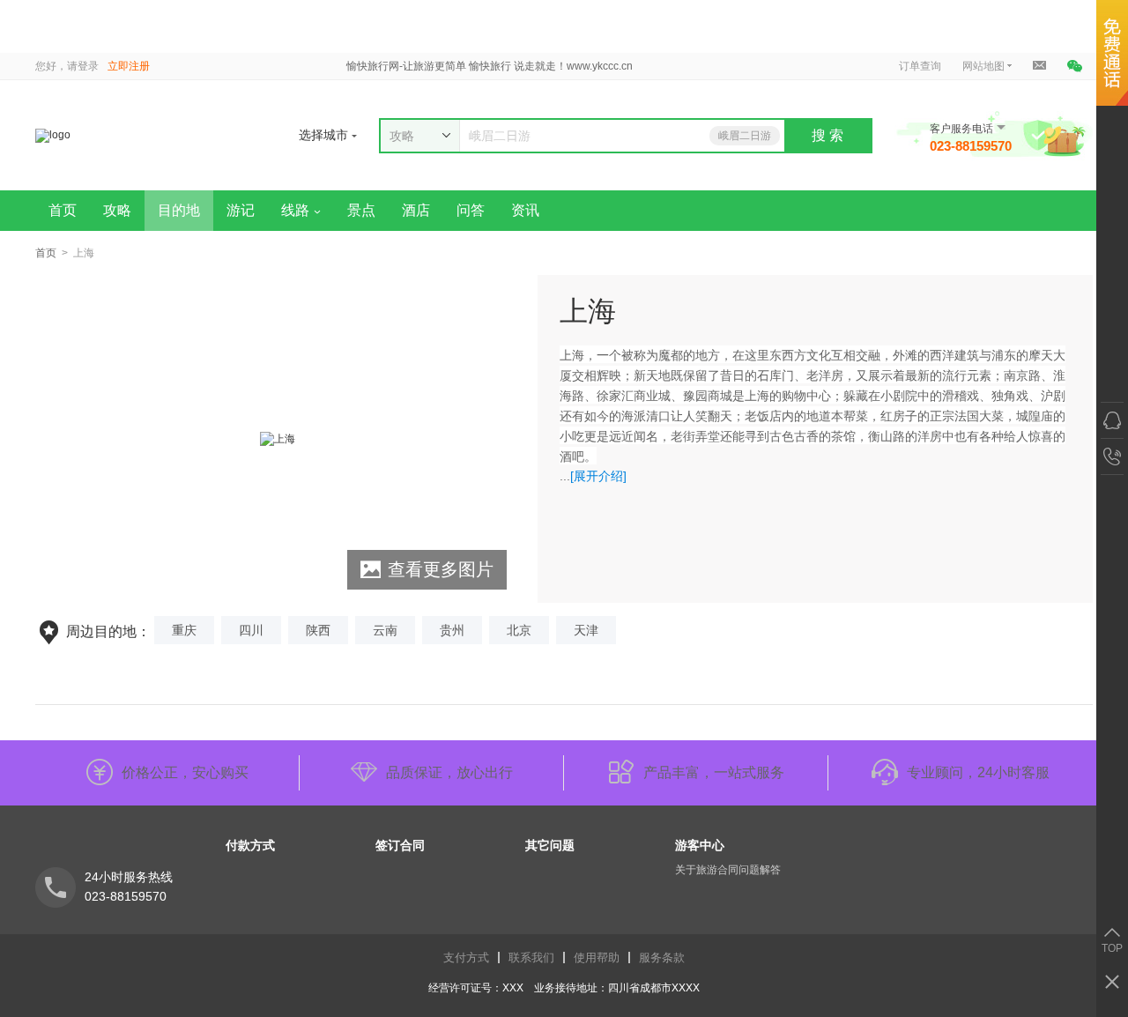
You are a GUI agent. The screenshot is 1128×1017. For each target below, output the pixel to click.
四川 (251, 630)
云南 (385, 630)
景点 (361, 210)
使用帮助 (597, 957)
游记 (240, 210)
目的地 (179, 210)
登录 (88, 66)
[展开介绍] (598, 476)
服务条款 (662, 957)
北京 (519, 630)
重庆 (184, 630)
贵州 (452, 630)
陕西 (318, 630)
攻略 (117, 210)
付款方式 (250, 845)
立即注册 (129, 66)
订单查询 (920, 66)
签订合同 (400, 845)
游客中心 (699, 845)
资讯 (525, 210)
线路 (295, 210)
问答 (470, 210)
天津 (586, 630)
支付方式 (466, 957)
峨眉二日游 (744, 136)
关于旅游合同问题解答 (728, 870)
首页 (62, 210)
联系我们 (531, 957)
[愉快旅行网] (166, 135)
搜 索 (827, 135)
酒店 (416, 210)
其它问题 (550, 845)
